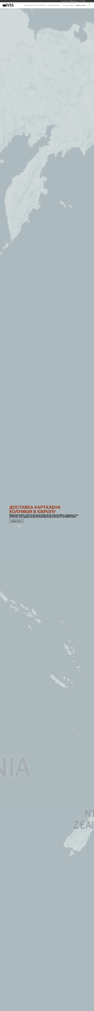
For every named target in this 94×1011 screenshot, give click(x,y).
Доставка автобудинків (68, 5)
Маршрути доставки (80, 5)
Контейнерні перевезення (54, 5)
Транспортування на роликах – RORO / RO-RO (35, 5)
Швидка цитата (16, 521)
